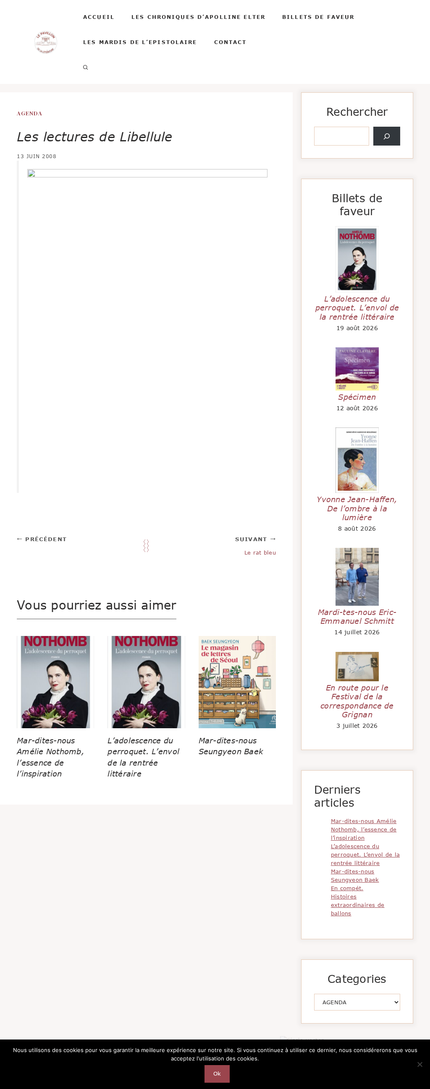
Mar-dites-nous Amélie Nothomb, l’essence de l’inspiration (364, 829)
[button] (86, 67)
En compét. (347, 888)
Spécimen (357, 396)
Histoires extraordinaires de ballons (358, 905)
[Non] (419, 1064)
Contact (230, 42)
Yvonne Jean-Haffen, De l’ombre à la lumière (357, 508)
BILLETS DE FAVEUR (318, 17)
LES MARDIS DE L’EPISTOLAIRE (140, 42)
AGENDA (29, 113)
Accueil (99, 17)
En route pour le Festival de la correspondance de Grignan (357, 701)
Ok (217, 1073)
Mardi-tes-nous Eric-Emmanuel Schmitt (357, 616)
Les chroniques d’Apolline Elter (198, 17)
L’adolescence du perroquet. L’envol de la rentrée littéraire (357, 307)
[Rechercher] (386, 136)
